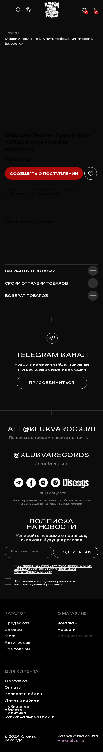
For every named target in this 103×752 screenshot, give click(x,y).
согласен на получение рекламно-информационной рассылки (44, 583)
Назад (11, 33)
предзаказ (17, 623)
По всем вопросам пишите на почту (49, 438)
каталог (15, 613)
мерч (11, 636)
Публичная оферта (17, 708)
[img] (51, 10)
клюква (13, 630)
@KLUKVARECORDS (52, 455)
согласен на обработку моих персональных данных (53, 567)
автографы (17, 642)
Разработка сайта (78, 736)
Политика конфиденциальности (30, 714)
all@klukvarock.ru (52, 429)
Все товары (17, 649)
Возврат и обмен (23, 694)
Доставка (16, 681)
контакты (68, 623)
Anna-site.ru (71, 741)
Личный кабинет (23, 700)
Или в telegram (51, 463)
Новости (67, 630)
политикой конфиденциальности (45, 570)
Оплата (13, 687)
